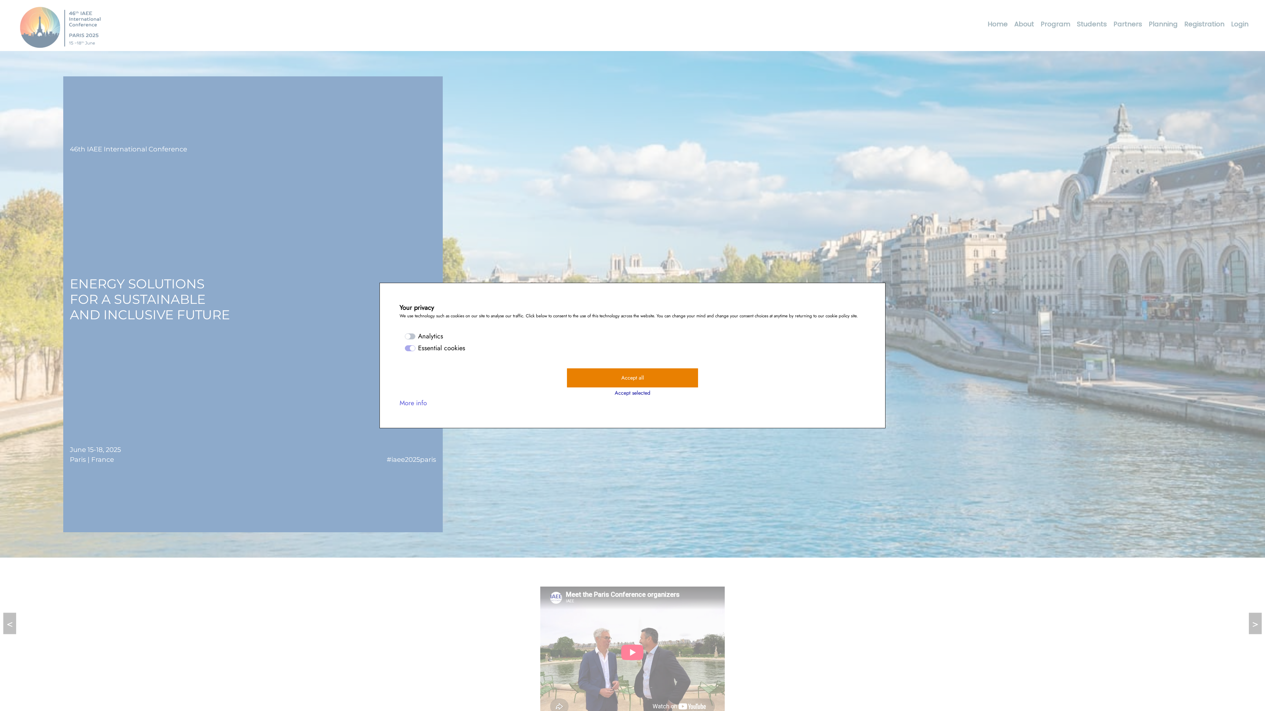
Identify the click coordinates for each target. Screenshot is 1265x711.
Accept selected (632, 393)
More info (413, 403)
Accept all (632, 378)
